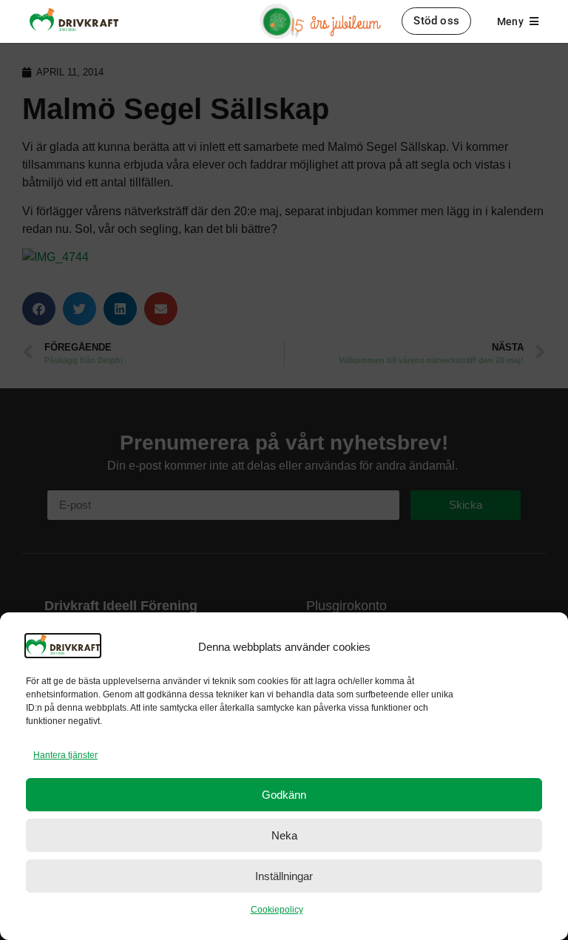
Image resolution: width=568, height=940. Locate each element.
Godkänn (284, 794)
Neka (284, 835)
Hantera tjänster (65, 755)
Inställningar (284, 876)
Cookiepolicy (277, 910)
